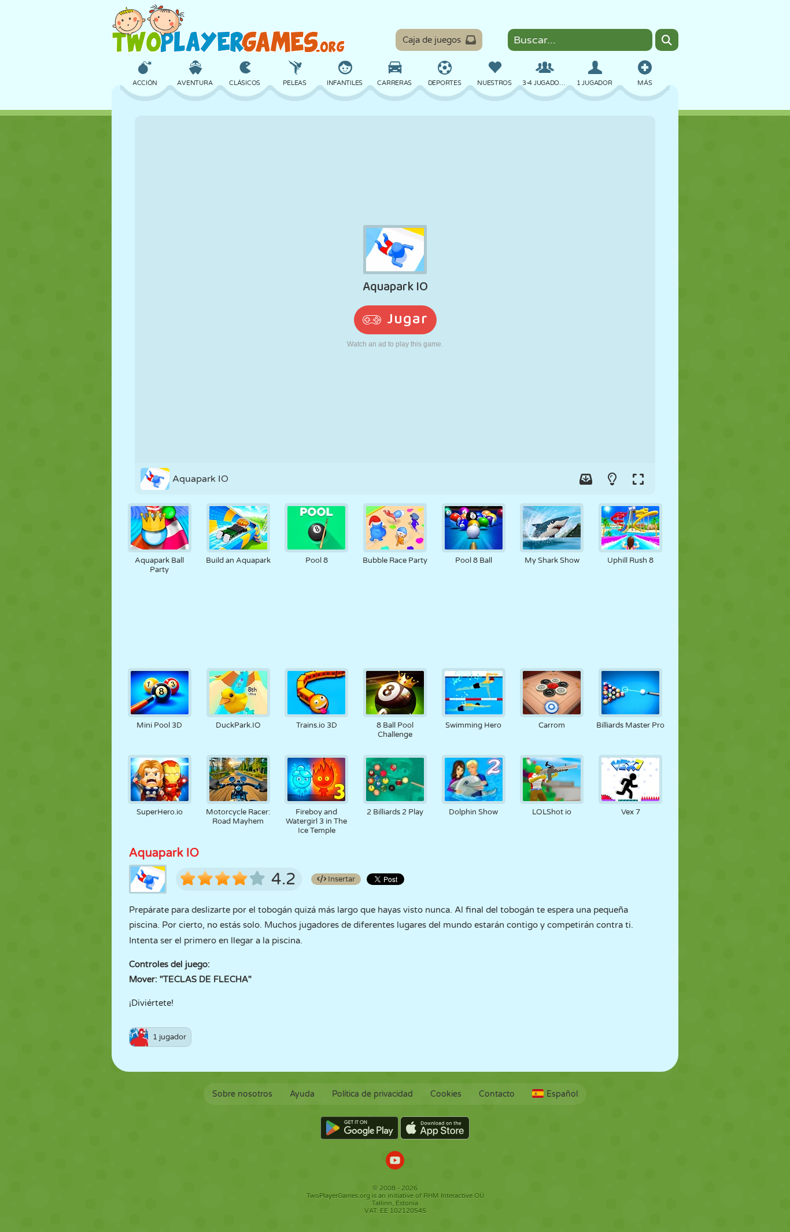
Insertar (340, 879)
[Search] (666, 40)
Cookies (446, 1094)
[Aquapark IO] (395, 289)
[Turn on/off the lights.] (611, 478)
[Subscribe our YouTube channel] (395, 1161)
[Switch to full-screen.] (637, 478)
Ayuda (302, 1094)
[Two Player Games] (228, 29)
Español (562, 1094)
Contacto (497, 1094)
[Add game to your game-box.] (585, 478)
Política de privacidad (372, 1094)
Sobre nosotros (242, 1094)
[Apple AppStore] (435, 1127)
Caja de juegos (432, 40)
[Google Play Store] (359, 1127)
